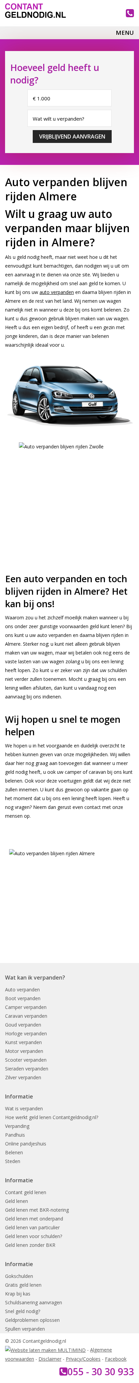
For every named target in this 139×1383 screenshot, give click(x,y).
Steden (12, 1161)
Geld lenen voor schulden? (33, 1236)
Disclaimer (49, 1359)
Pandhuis (15, 1135)
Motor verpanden (24, 1051)
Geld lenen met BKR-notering (37, 1210)
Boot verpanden (22, 998)
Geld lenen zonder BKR (30, 1245)
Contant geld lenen (25, 1192)
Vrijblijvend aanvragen (72, 136)
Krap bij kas (17, 1293)
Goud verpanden (23, 1024)
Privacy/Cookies (83, 1359)
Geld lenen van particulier (32, 1227)
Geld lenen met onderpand (34, 1218)
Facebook (116, 1359)
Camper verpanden (26, 1007)
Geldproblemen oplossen (32, 1320)
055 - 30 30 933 (100, 1371)
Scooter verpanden (26, 1060)
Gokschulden (19, 1276)
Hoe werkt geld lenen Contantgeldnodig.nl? (51, 1117)
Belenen (14, 1152)
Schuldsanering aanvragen (33, 1302)
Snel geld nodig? (22, 1311)
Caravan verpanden (26, 1016)
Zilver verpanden (23, 1077)
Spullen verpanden (25, 1329)
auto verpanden (56, 292)
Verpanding (17, 1126)
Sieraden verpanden (26, 1068)
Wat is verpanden (24, 1108)
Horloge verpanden (26, 1033)
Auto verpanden (22, 989)
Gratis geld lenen (23, 1285)
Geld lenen (16, 1201)
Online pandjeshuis (25, 1143)
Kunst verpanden (23, 1042)
